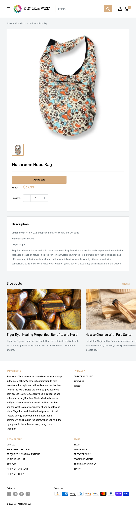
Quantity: (16, 198)
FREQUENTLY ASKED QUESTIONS (23, 454)
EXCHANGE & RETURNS (19, 449)
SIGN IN (77, 386)
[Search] (108, 8)
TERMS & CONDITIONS (85, 464)
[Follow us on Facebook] (9, 494)
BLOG (77, 444)
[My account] (120, 9)
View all (126, 283)
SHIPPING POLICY (16, 474)
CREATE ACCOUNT (83, 376)
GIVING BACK (80, 449)
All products (20, 23)
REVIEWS (11, 464)
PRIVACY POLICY (82, 454)
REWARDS (79, 381)
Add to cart (39, 179)
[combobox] (80, 8)
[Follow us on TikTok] (28, 494)
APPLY (77, 469)
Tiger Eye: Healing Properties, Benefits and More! (42, 334)
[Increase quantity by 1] (44, 198)
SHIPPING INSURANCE (18, 469)
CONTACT (12, 444)
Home (9, 23)
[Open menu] (8, 8)
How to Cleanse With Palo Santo (109, 334)
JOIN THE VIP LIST (16, 459)
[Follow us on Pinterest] (21, 494)
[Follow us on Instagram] (15, 494)
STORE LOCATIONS (83, 459)
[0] (127, 9)
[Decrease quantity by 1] (26, 198)
